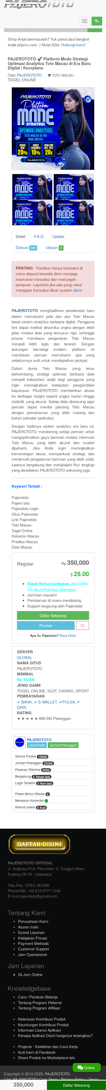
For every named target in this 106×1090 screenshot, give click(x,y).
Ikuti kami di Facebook (37, 1052)
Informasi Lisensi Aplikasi (39, 1030)
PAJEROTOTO (29, 75)
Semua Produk (31, 756)
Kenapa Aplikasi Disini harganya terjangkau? (55, 1035)
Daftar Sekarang (53, 615)
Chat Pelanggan (65, 745)
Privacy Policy (73, 1079)
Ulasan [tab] (54, 247)
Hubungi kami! (73, 44)
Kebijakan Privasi (32, 938)
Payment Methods (33, 943)
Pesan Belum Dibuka (32, 794)
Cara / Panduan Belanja (38, 996)
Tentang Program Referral (39, 1002)
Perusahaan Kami (33, 921)
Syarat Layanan (31, 932)
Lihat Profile (37, 745)
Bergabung (32, 776)
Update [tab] (58, 236)
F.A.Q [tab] (38, 236)
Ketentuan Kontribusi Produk (42, 1019)
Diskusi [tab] (26, 247)
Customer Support (33, 948)
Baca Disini (68, 635)
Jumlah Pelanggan (34, 763)
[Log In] (97, 21)
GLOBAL (24, 657)
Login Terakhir (33, 783)
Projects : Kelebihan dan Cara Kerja (48, 1046)
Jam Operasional (32, 954)
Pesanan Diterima (32, 769)
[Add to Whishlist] (82, 625)
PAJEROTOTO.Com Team (35, 1079)
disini (77, 290)
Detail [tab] (20, 236)
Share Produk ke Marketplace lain (46, 1057)
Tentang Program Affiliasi (39, 1008)
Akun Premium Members (55, 589)
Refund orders (30, 807)
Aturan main (28, 927)
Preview (45, 625)
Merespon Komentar (31, 800)
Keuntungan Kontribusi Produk (43, 1024)
